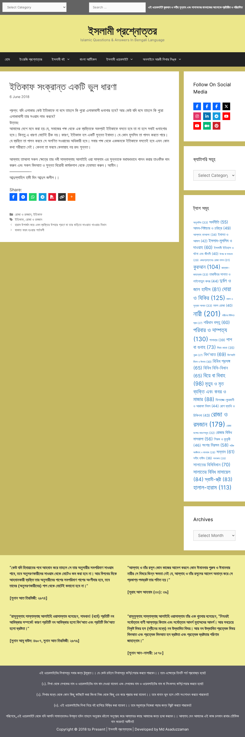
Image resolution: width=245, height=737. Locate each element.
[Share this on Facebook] (13, 197)
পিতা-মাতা (225, 348)
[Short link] (62, 197)
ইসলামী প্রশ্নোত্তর (122, 30)
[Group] (216, 106)
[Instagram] (197, 116)
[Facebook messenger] (23, 197)
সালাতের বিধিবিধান (211, 464)
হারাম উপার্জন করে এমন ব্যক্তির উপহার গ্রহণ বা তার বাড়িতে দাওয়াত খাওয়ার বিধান (60, 225)
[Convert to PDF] (52, 197)
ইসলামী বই (58, 59)
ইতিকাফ (37, 214)
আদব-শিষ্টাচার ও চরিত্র (212, 228)
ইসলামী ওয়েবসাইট (117, 59)
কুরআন (206, 267)
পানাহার (217, 340)
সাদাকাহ (219, 458)
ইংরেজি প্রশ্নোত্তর (30, 59)
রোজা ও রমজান (23, 214)
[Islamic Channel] (226, 116)
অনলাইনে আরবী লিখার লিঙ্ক (159, 59)
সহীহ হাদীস (202, 458)
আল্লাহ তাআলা (205, 234)
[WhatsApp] (33, 197)
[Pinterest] (216, 126)
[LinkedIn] (207, 116)
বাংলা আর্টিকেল (88, 59)
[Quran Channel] (197, 126)
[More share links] (71, 197)
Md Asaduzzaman (174, 729)
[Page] (207, 106)
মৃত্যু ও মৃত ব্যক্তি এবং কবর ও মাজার (209, 391)
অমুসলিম (200, 222)
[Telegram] (42, 197)
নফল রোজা (223, 305)
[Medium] (207, 126)
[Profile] (197, 106)
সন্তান (226, 451)
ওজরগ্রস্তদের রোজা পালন (215, 260)
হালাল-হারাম (212, 487)
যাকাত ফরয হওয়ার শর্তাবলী (29, 230)
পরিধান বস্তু (217, 322)
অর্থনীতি (218, 222)
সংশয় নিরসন (215, 445)
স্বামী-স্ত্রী (219, 479)
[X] (226, 106)
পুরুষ (198, 355)
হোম (7, 59)
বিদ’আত (215, 354)
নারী (207, 314)
